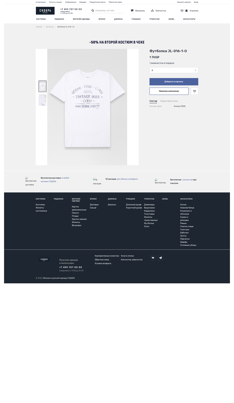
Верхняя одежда (81, 19)
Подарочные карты (97, 2)
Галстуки (184, 229)
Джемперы (149, 204)
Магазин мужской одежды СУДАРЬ (59, 278)
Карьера (82, 2)
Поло (146, 226)
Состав (153, 101)
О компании (41, 2)
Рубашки (136, 19)
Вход (196, 2)
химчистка (187, 180)
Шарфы (183, 242)
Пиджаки (59, 19)
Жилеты (76, 222)
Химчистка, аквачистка (131, 260)
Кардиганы (149, 211)
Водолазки (149, 208)
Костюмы (41, 19)
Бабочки (184, 232)
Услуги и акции (55, 2)
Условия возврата (103, 263)
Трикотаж (154, 19)
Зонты (183, 236)
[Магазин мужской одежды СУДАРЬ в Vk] (153, 258)
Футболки (149, 223)
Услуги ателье (127, 256)
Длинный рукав (133, 204)
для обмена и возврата (127, 179)
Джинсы (118, 19)
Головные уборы (188, 245)
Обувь (171, 19)
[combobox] (174, 70)
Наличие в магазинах (169, 91)
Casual (93, 208)
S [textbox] (152, 70)
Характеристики (169, 101)
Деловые (94, 204)
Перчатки (185, 239)
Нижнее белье (187, 208)
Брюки (102, 19)
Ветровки (76, 225)
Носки (183, 204)
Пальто (75, 213)
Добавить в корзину (174, 81)
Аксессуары (189, 19)
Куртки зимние (79, 219)
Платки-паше (186, 226)
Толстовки (149, 214)
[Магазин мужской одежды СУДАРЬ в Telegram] (160, 258)
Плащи (75, 216)
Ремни (183, 223)
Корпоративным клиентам (107, 256)
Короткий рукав (134, 208)
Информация (70, 2)
